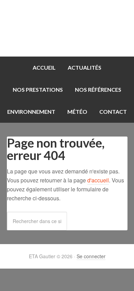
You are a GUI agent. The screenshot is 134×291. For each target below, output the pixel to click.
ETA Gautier (67, 28)
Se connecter (91, 256)
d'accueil (98, 180)
